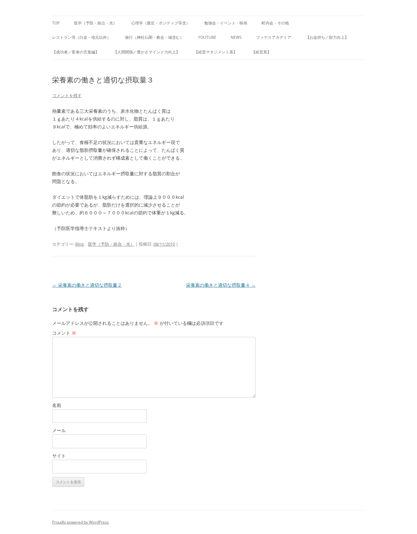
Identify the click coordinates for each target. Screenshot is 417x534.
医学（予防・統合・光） (95, 23)
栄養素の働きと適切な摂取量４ (221, 285)
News (236, 37)
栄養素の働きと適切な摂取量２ (87, 285)
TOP (56, 23)
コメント (64, 333)
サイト (59, 456)
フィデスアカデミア (273, 37)
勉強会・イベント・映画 (225, 23)
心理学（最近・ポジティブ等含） (160, 23)
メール (59, 430)
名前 (56, 405)
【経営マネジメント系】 (215, 52)
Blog (79, 244)
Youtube (207, 37)
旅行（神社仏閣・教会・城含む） (154, 37)
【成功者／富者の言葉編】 (75, 52)
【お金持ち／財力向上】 (327, 37)
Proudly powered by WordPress (80, 522)
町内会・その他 (275, 23)
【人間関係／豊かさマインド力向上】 (146, 52)
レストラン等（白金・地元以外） (81, 37)
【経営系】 (261, 52)
